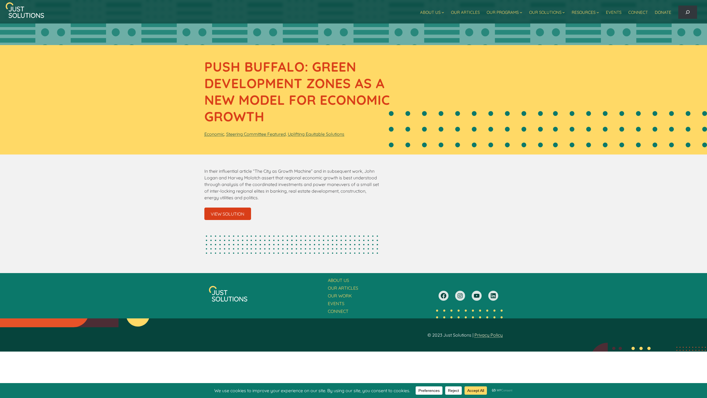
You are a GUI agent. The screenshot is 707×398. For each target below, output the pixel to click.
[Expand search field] (687, 12)
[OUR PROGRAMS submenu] (521, 12)
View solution (227, 214)
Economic (214, 134)
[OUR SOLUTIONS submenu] (563, 12)
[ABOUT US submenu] (443, 12)
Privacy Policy (488, 335)
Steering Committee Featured (256, 134)
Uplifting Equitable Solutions (316, 134)
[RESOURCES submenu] (598, 12)
